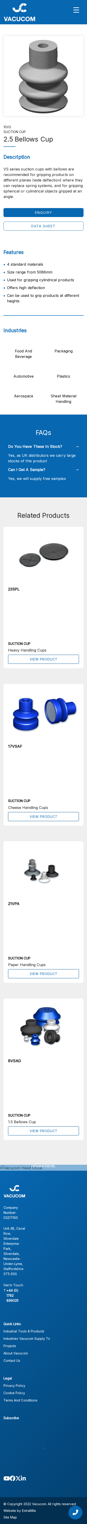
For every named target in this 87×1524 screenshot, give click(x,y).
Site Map (10, 1517)
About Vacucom (15, 1353)
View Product (44, 659)
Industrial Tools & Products (23, 1331)
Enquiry (43, 213)
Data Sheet (43, 226)
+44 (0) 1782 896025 (12, 1295)
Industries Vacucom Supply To (26, 1338)
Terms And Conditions (20, 1400)
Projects (9, 1346)
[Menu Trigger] (76, 9)
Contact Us (11, 1360)
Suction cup (14, 132)
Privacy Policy (14, 1385)
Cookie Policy (14, 1393)
